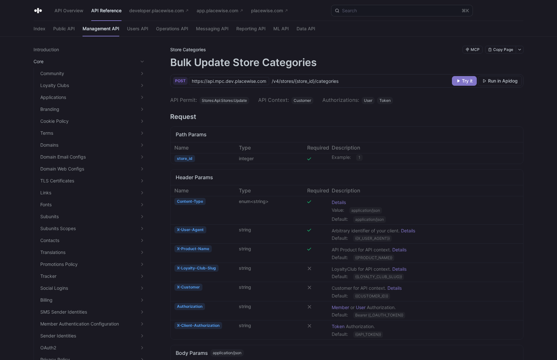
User (361, 307)
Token (338, 326)
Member (340, 307)
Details (339, 202)
